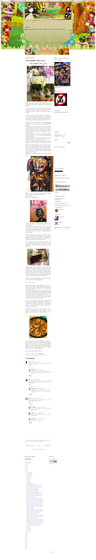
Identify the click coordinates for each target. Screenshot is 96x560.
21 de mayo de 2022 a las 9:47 (35, 361)
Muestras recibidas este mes (31, 484)
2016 (27, 540)
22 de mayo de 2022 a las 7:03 (40, 370)
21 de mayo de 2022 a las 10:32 (35, 379)
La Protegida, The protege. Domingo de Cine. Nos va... (34, 495)
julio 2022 (28, 480)
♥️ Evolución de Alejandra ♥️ (63, 42)
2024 (27, 468)
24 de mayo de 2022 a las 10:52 (37, 398)
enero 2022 (29, 531)
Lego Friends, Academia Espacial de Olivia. (33, 512)
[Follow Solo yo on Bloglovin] (28, 459)
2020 (27, 534)
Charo (29, 361)
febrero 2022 (29, 529)
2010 (27, 549)
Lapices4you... (61, 209)
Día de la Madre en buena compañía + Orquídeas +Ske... (35, 520)
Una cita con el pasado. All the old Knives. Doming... (34, 487)
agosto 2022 (29, 478)
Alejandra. (31, 42)
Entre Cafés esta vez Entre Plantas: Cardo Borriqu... (34, 502)
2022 (27, 471)
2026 (27, 465)
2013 (27, 544)
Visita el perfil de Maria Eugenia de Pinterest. (62, 177)
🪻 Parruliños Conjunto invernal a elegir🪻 (61, 205)
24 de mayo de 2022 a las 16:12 (40, 407)
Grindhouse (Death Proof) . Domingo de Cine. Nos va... (34, 505)
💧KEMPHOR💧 (57, 214)
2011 (26, 547)
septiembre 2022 (29, 477)
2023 (27, 469)
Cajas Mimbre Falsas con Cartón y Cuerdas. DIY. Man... (35, 494)
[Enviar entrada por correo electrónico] (36, 353)
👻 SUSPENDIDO (57, 201)
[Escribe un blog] (39, 353)
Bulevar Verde (61, 216)
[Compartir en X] (40, 353)
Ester (29, 379)
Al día (27, 42)
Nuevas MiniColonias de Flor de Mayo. (32, 491)
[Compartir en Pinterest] (43, 353)
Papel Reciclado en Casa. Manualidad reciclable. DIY (34, 510)
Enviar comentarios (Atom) (40, 449)
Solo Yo (30, 353)
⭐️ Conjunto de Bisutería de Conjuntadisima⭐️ (59, 199)
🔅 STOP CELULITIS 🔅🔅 (59, 207)
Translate (62, 136)
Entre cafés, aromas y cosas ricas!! (32, 488)
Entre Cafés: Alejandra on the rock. (32, 517)
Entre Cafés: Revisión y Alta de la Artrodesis (33, 525)
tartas (45, 355)
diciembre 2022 (29, 472)
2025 (27, 467)
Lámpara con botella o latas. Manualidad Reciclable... (34, 503)
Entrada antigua (47, 445)
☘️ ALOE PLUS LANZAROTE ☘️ (60, 203)
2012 (27, 546)
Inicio (39, 445)
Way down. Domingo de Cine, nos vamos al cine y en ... (35, 509)
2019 (27, 535)
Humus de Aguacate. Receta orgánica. (32, 489)
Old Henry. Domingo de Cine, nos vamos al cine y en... (34, 498)
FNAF (31, 355)
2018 (27, 537)
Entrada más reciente (30, 445)
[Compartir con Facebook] (41, 353)
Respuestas (31, 368)
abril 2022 (28, 526)
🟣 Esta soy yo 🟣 (54, 42)
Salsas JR (61, 222)
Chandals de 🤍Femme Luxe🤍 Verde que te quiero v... (34, 515)
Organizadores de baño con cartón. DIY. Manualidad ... (34, 506)
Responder (30, 365)
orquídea (33, 355)
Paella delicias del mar (38, 355)
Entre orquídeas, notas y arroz (31, 496)
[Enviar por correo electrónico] (38, 353)
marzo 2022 (29, 528)
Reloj (43, 355)
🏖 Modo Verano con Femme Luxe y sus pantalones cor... (35, 501)
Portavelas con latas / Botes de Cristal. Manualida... (34, 485)
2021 (27, 533)
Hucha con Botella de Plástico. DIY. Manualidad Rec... (34, 523)
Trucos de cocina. (46, 42)
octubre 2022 (29, 475)
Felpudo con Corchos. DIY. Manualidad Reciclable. (33, 492)
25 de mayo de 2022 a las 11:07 (40, 418)
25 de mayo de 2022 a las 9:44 (39, 413)
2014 (27, 543)
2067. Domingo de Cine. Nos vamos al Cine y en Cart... (34, 522)
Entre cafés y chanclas (30, 508)
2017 (26, 538)
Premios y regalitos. (38, 42)
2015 (27, 541)
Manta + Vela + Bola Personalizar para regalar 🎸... (34, 516)
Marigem (29, 398)
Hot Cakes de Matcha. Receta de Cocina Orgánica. (34, 499)
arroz (29, 355)
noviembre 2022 (29, 474)
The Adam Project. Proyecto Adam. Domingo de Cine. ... (35, 519)
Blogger (51, 552)
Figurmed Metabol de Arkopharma (32, 513)
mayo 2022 (29, 482)
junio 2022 (28, 481)
